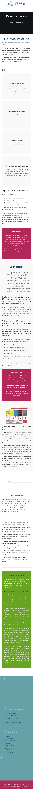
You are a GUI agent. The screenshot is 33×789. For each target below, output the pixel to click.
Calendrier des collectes (11, 64)
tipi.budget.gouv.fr (7, 209)
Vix (11, 366)
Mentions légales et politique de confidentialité (16, 784)
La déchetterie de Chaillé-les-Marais (16, 501)
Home (11, 22)
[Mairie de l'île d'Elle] (16, 4)
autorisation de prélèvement (15, 205)
